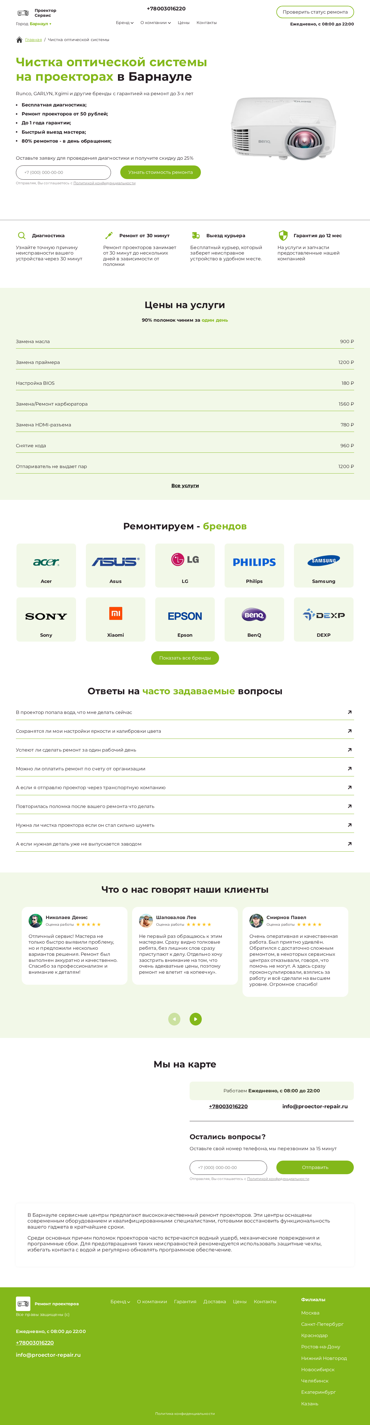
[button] (196, 1019)
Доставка (215, 1301)
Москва (310, 1313)
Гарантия (185, 1301)
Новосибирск (317, 1369)
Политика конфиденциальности (185, 1413)
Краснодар (314, 1335)
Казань (309, 1403)
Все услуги (185, 485)
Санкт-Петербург (322, 1324)
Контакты (207, 22)
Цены (184, 22)
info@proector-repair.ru (315, 1107)
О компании (153, 22)
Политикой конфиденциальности (104, 183)
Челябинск (314, 1381)
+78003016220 (166, 9)
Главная (33, 39)
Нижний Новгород (324, 1358)
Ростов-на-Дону (320, 1346)
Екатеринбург (318, 1392)
